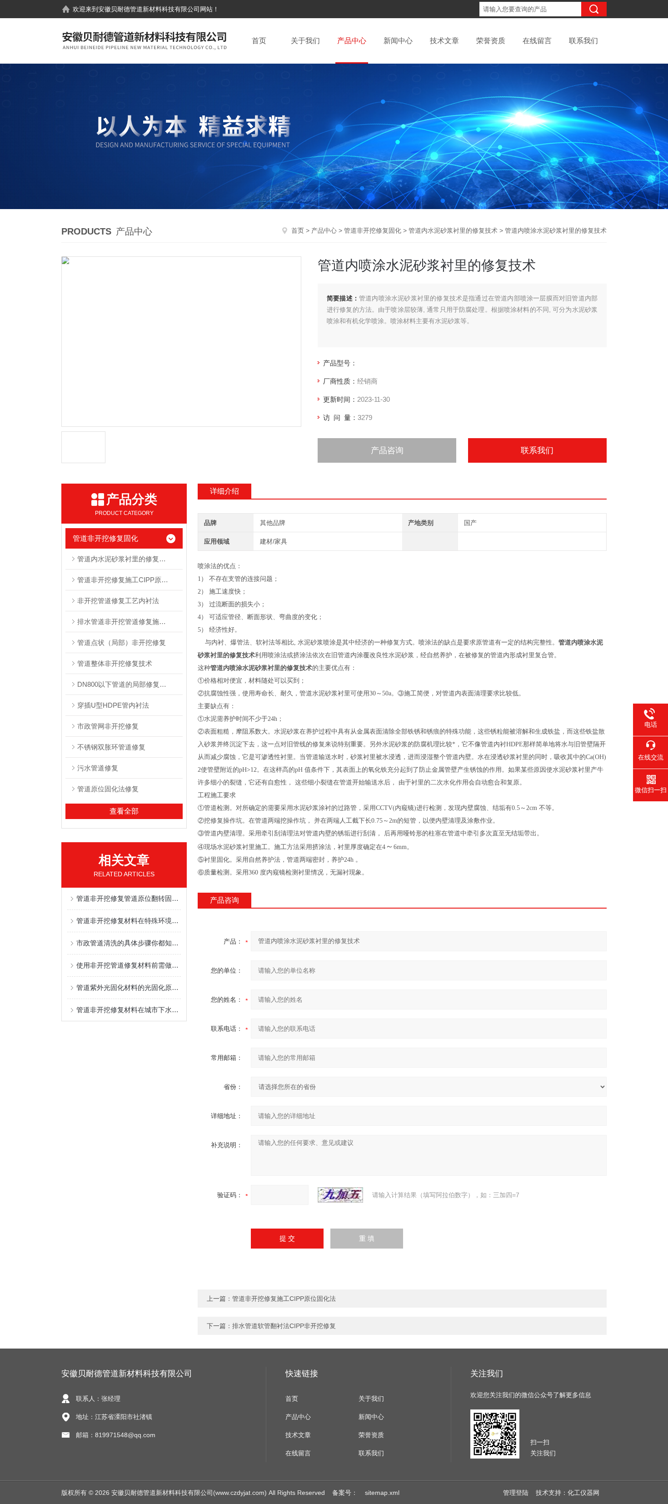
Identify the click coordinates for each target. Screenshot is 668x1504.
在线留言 (537, 41)
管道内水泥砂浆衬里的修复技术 (453, 230)
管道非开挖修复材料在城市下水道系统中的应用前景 (128, 1010)
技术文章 (444, 41)
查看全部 (124, 811)
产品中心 (351, 41)
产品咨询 (387, 450)
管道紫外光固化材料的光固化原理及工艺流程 (128, 987)
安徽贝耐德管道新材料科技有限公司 (149, 9)
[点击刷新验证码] (340, 1195)
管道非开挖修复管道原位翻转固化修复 (128, 898)
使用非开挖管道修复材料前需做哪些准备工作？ (128, 965)
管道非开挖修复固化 (372, 230)
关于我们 (305, 41)
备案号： (345, 1492)
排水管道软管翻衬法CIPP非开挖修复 (284, 1325)
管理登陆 (515, 1492)
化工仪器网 (583, 1492)
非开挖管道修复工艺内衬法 (118, 601)
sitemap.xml (382, 1492)
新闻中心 (398, 41)
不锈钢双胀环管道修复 (111, 747)
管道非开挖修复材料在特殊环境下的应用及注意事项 (128, 920)
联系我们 (583, 41)
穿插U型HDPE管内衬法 (113, 705)
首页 (259, 41)
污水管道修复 (97, 768)
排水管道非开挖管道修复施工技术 (128, 621)
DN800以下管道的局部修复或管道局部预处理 (129, 684)
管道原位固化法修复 (108, 789)
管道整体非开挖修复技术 (114, 663)
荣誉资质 (490, 41)
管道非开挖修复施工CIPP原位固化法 (129, 580)
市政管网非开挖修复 (108, 726)
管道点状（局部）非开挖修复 (121, 642)
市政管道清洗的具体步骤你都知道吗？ (128, 943)
